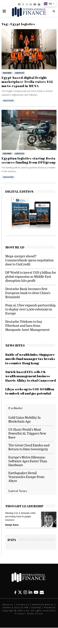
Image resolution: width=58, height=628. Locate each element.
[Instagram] (25, 592)
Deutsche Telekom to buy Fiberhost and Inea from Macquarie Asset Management (27, 325)
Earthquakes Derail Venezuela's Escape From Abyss (26, 477)
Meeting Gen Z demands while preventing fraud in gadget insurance (20, 516)
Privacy (19, 613)
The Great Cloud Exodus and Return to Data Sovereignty (28, 447)
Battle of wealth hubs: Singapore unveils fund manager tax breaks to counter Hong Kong (30, 358)
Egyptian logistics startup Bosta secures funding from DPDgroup (29, 160)
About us (7, 604)
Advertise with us (43, 604)
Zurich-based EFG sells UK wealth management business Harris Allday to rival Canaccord (30, 376)
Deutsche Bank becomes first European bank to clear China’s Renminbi (27, 292)
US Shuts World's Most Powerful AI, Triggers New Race (27, 433)
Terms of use (35, 613)
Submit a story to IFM (15, 607)
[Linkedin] (30, 592)
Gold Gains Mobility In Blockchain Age (24, 419)
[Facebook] (15, 592)
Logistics (19, 73)
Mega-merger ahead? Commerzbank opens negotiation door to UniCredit (29, 260)
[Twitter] (20, 592)
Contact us (22, 604)
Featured (7, 73)
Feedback (50, 607)
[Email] (42, 592)
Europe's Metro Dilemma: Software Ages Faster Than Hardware (27, 461)
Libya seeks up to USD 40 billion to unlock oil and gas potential (29, 391)
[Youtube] (36, 592)
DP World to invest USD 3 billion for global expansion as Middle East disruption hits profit (30, 276)
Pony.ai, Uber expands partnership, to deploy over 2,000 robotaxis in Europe (30, 309)
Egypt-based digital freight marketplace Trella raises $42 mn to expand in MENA (27, 81)
